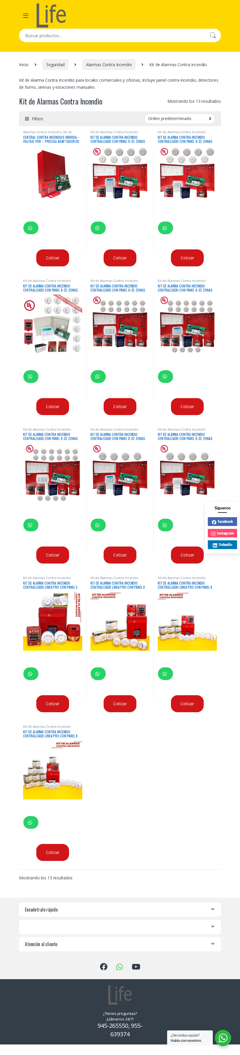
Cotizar (52, 258)
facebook (225, 521)
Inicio (24, 64)
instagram (225, 532)
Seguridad (55, 64)
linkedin (225, 544)
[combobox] (112, 35)
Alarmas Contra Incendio (109, 64)
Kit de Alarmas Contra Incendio (47, 134)
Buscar (213, 35)
